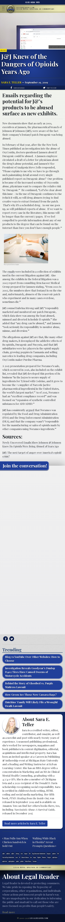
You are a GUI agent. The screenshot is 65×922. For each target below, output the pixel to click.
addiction (8, 853)
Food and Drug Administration (8, 857)
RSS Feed (27, 2)
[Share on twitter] (11, 638)
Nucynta (49, 857)
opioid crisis (4, 861)
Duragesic (49, 853)
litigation (39, 857)
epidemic (54, 853)
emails (11, 271)
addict (3, 853)
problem (22, 861)
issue (17, 857)
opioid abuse (54, 857)
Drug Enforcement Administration (38, 853)
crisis (22, 853)
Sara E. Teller (11, 82)
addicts (12, 853)
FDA (58, 853)
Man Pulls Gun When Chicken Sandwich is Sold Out (15, 842)
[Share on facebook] (5, 638)
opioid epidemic (12, 861)
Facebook (33, 2)
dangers (25, 853)
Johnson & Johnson (25, 857)
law (31, 857)
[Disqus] (32, 512)
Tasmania (34, 861)
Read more (8, 912)
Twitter (38, 2)
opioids (17, 861)
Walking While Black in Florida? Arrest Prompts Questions (44, 842)
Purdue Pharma (28, 861)
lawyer (34, 857)
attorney (17, 853)
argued (30, 410)
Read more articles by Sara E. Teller (24, 823)
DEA (30, 853)
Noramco (44, 857)
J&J (19, 857)
